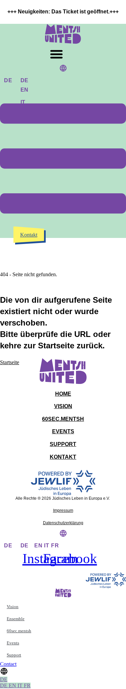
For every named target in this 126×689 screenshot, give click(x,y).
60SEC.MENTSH (63, 419)
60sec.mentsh (19, 630)
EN (39, 545)
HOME (63, 394)
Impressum (63, 510)
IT (47, 545)
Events (13, 642)
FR (55, 545)
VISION (63, 406)
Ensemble (16, 618)
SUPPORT (63, 444)
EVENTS (63, 431)
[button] (56, 54)
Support (14, 654)
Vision (12, 606)
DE (8, 80)
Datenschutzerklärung (63, 523)
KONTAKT (63, 457)
